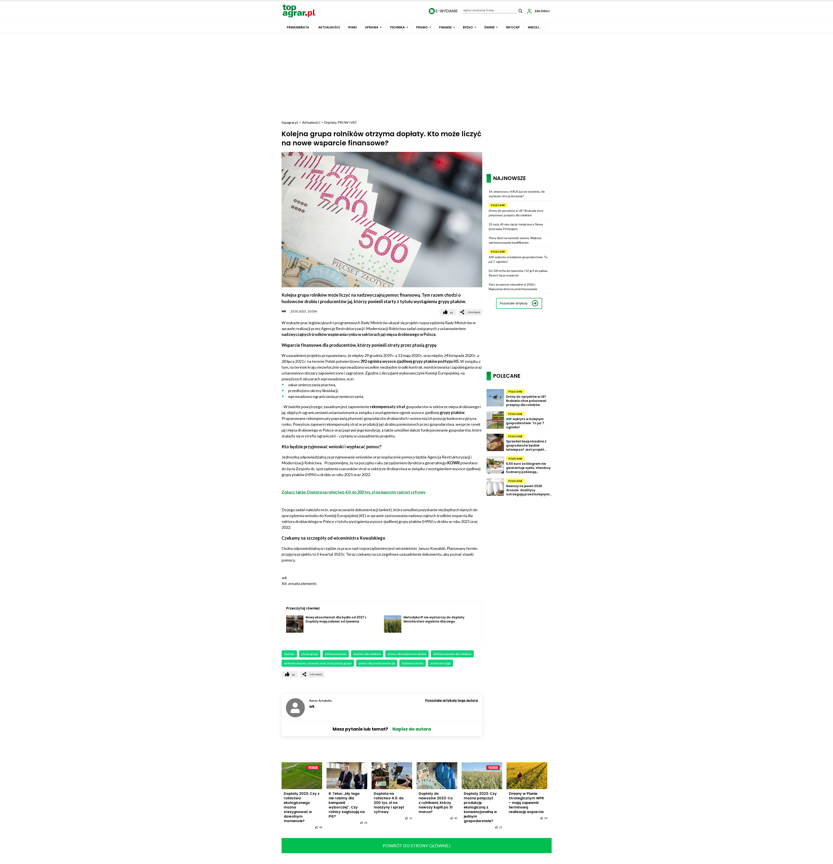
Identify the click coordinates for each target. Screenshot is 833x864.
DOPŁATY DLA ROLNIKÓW (367, 654)
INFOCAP (513, 27)
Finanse (445, 27)
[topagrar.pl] (299, 10)
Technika (397, 27)
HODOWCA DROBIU (412, 663)
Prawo (422, 27)
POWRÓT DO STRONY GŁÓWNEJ (417, 845)
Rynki (352, 27)
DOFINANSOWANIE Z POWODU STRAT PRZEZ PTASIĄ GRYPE (318, 663)
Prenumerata (298, 27)
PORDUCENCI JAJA (440, 663)
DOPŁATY (289, 654)
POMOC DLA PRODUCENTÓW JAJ (377, 663)
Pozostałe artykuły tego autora (451, 700)
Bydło (468, 27)
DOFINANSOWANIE (335, 654)
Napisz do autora (411, 729)
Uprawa (371, 27)
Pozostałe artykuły (514, 303)
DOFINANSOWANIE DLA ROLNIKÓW (452, 654)
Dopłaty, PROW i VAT (340, 122)
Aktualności (329, 27)
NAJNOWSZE (509, 178)
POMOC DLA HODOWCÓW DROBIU (407, 654)
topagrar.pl (290, 122)
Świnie (489, 27)
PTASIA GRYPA (310, 654)
